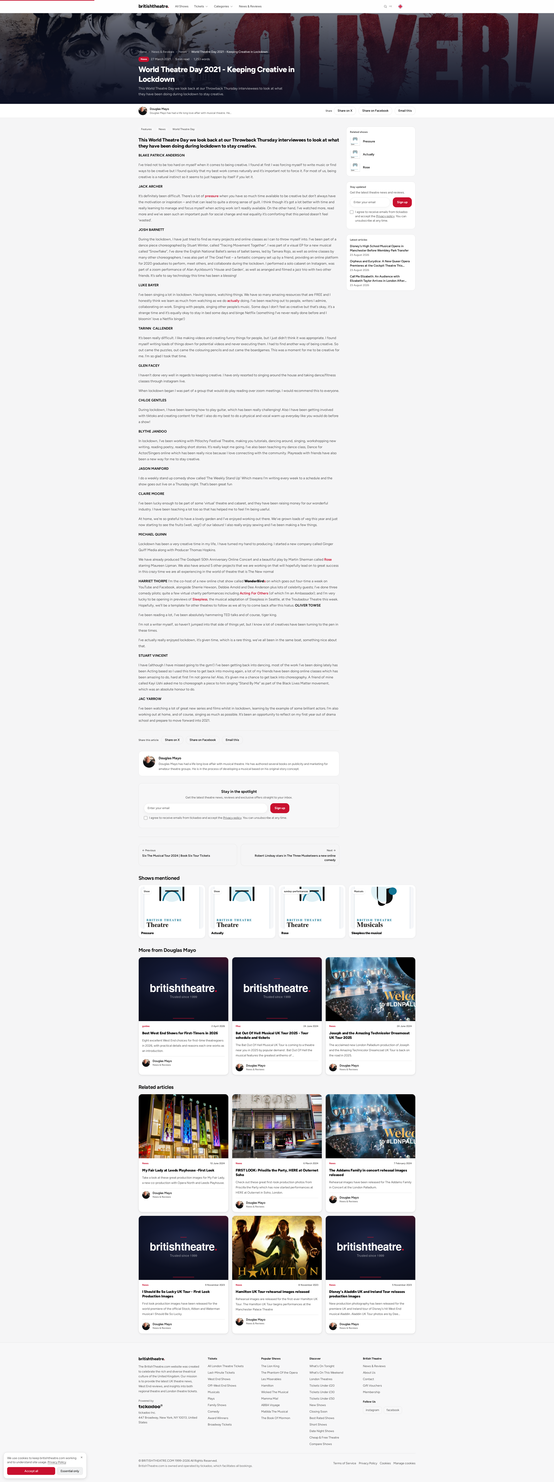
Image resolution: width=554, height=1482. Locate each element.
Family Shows (217, 1405)
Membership (371, 1392)
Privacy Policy (368, 1463)
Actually (217, 933)
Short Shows (318, 1424)
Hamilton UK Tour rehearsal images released (272, 1291)
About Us (369, 1372)
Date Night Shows (321, 1431)
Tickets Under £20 (322, 1385)
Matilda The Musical (274, 1411)
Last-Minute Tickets (221, 1372)
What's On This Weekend (326, 1372)
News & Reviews (250, 6)
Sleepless (199, 599)
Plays (211, 1398)
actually (233, 301)
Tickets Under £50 (322, 1398)
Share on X (345, 111)
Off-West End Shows (222, 1385)
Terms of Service (344, 1463)
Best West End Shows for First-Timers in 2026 (180, 1033)
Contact (368, 1379)
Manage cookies (404, 1463)
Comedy (213, 1411)
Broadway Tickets (220, 1424)
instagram (372, 1410)
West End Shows (219, 1379)
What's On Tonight (321, 1366)
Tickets (199, 6)
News (183, 52)
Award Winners (218, 1418)
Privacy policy (232, 818)
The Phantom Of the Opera (279, 1372)
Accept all (31, 1471)
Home (142, 52)
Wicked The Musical (274, 1392)
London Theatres (320, 1379)
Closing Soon (318, 1411)
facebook (393, 1410)
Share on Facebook (375, 111)
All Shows (181, 6)
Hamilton (267, 1385)
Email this (405, 111)
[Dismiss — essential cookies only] (82, 1457)
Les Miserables (271, 1379)
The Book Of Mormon (275, 1418)
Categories (221, 6)
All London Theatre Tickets (226, 1366)
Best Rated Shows (321, 1418)
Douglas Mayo (170, 758)
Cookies (385, 1463)
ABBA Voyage (270, 1405)
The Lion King (270, 1366)
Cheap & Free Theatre (324, 1437)
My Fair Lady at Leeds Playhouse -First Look (178, 1170)
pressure (212, 196)
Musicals (358, 891)
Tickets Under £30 (322, 1392)
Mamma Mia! (269, 1398)
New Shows (317, 1405)
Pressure (147, 933)
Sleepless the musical (366, 933)
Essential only (70, 1471)
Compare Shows (320, 1444)
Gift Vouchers (372, 1385)
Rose (328, 559)
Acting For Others (254, 593)
